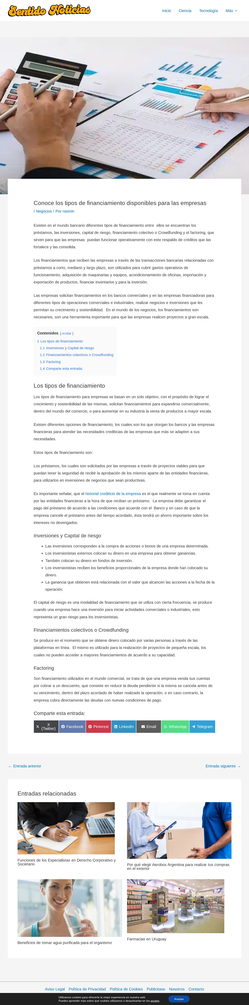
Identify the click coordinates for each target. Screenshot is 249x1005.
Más (229, 11)
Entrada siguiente (223, 766)
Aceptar (179, 999)
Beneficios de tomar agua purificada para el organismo (65, 943)
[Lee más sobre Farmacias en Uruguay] (175, 906)
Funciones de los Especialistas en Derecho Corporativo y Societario (67, 862)
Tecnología (208, 11)
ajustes (155, 1000)
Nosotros (177, 989)
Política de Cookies (126, 989)
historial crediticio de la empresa (113, 494)
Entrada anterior (24, 766)
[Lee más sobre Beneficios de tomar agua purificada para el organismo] (70, 908)
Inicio (166, 11)
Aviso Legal (55, 989)
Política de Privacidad (87, 989)
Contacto (196, 989)
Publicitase (156, 989)
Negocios (44, 211)
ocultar (66, 333)
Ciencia (185, 11)
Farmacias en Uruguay (146, 939)
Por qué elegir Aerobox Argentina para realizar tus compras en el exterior (178, 867)
